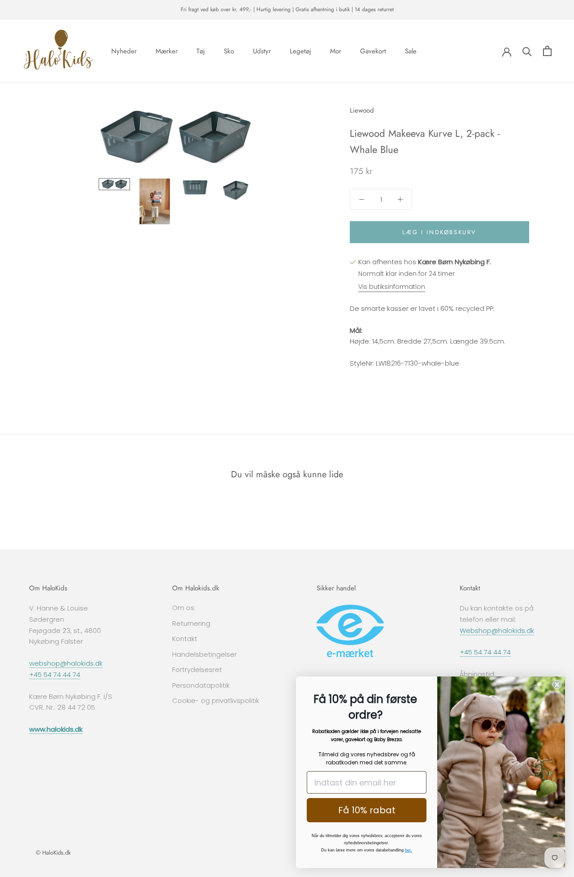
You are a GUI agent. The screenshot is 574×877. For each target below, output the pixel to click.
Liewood (362, 110)
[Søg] (527, 51)
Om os (183, 607)
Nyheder (124, 51)
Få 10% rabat (367, 810)
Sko (229, 51)
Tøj (200, 51)
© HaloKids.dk (53, 852)
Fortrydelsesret (197, 669)
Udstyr (262, 51)
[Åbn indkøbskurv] (547, 51)
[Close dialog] (556, 684)
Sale (411, 51)
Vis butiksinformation (391, 286)
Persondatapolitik (201, 685)
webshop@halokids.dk (66, 663)
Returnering (191, 623)
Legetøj (300, 51)
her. (408, 850)
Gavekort (373, 51)
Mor (335, 51)
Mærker (167, 51)
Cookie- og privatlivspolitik (215, 700)
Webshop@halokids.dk (497, 630)
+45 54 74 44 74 (54, 674)
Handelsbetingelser (204, 654)
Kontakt (184, 638)
